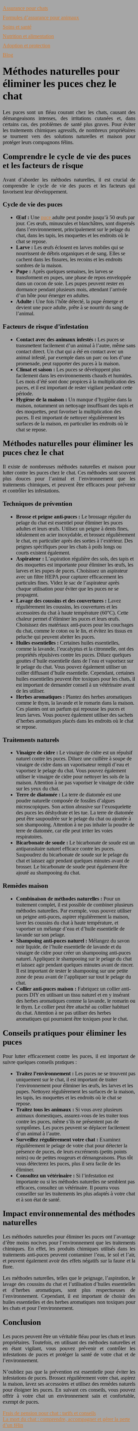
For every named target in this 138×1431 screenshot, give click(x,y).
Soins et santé (17, 27)
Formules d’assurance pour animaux (41, 17)
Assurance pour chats (25, 8)
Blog (8, 55)
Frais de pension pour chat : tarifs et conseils (49, 1413)
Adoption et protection (26, 45)
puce (46, 217)
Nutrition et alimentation (28, 36)
